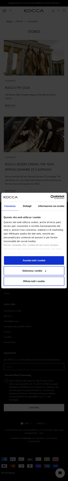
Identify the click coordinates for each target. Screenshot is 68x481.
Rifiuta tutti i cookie (34, 281)
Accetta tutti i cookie (34, 260)
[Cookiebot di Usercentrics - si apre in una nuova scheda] (50, 197)
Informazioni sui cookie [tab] (51, 206)
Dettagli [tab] (27, 206)
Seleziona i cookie (32, 270)
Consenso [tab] (10, 206)
